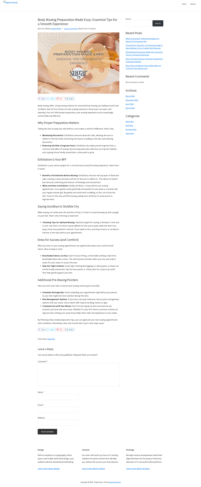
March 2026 (130, 96)
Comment (43, 361)
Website (41, 417)
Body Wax (51, 339)
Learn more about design (49, 468)
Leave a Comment (71, 28)
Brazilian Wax (131, 129)
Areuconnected (115, 482)
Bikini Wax (130, 121)
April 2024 (130, 104)
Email (41, 405)
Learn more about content (93, 468)
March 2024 (130, 108)
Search (128, 19)
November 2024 (132, 100)
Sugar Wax (130, 133)
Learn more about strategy (137, 468)
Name (41, 392)
